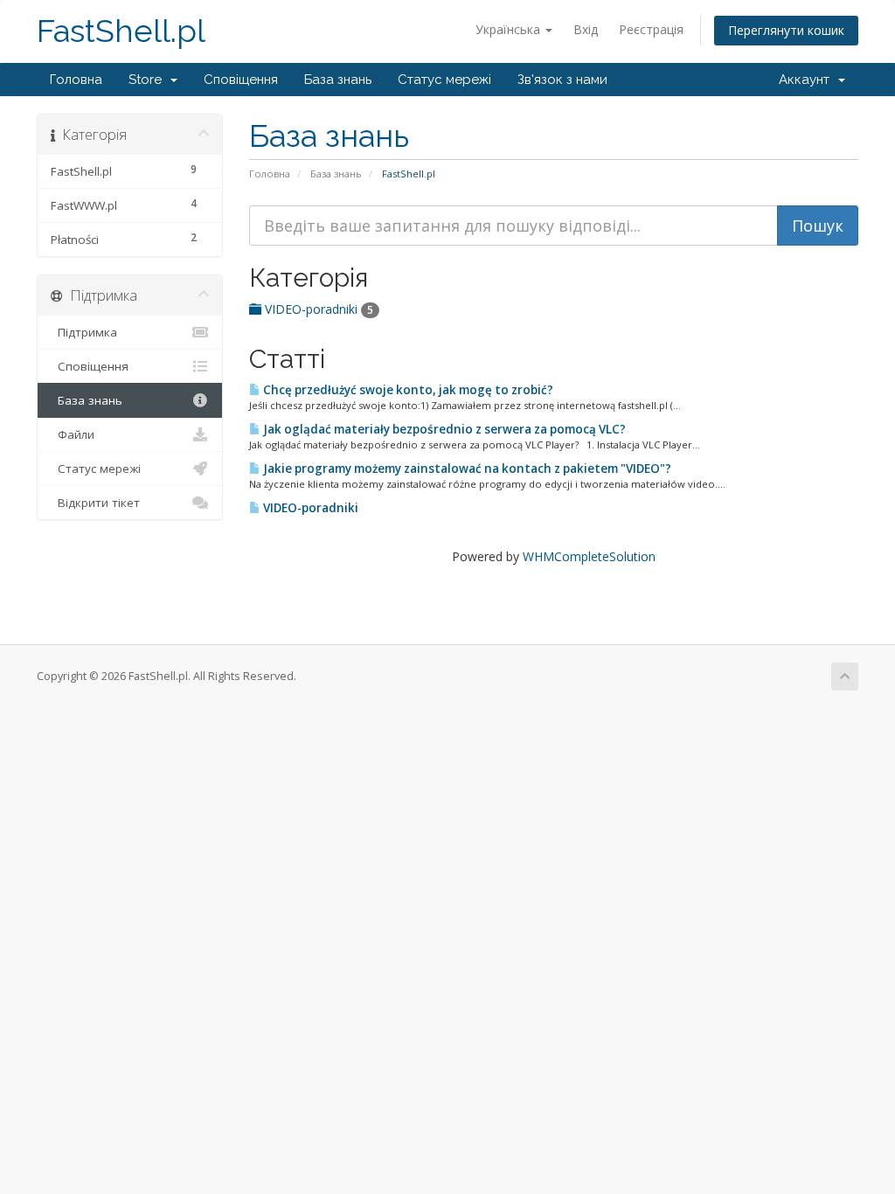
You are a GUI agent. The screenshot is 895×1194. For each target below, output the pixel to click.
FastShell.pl (121, 31)
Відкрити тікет (95, 502)
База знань (337, 79)
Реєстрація (651, 29)
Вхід (585, 29)
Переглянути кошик (786, 30)
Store (148, 79)
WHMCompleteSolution (589, 556)
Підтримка (84, 332)
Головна (76, 79)
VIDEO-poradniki (317, 309)
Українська (509, 29)
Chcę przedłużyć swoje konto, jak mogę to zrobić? (406, 390)
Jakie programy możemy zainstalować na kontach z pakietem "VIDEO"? (465, 468)
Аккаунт (807, 79)
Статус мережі (444, 79)
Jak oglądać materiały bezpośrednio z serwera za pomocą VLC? (443, 429)
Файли (72, 434)
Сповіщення (241, 79)
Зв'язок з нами (562, 79)
